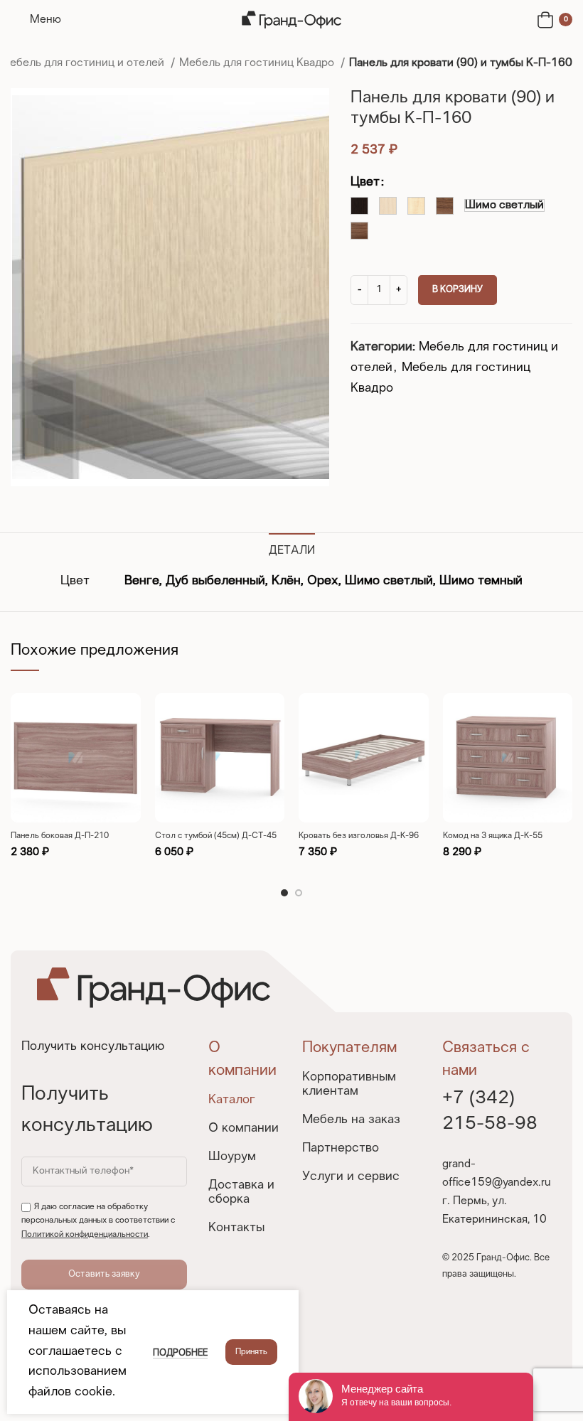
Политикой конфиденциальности (84, 1234)
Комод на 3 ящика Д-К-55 (492, 836)
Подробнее (180, 1353)
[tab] (292, 548)
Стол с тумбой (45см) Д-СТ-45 (216, 836)
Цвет (365, 182)
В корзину (457, 290)
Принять (251, 1352)
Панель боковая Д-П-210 (60, 836)
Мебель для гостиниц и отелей (83, 63)
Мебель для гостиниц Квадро (258, 63)
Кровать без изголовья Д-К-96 (359, 836)
